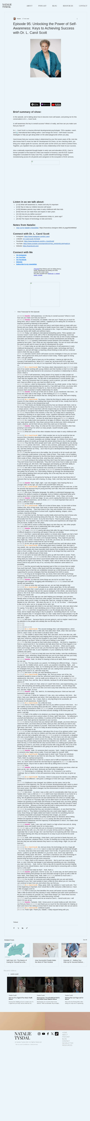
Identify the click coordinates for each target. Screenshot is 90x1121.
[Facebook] (48, 1034)
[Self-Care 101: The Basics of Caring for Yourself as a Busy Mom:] (17, 950)
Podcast (15, 922)
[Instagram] (39, 1034)
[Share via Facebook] (14, 928)
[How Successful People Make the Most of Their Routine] (45, 950)
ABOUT (65, 1035)
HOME (64, 1032)
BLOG (64, 1039)
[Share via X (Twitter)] (18, 928)
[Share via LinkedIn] (22, 928)
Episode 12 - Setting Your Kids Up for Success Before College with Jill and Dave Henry (73, 961)
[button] (45, 312)
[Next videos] (85, 984)
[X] (52, 1034)
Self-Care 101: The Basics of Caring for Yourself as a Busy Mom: (17, 961)
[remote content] (45, 90)
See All (85, 939)
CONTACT (66, 1041)
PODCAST (66, 1037)
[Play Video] (21, 984)
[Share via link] (27, 928)
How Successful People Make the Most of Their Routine (45, 961)
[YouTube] (43, 1034)
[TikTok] (56, 1034)
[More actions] (77, 19)
